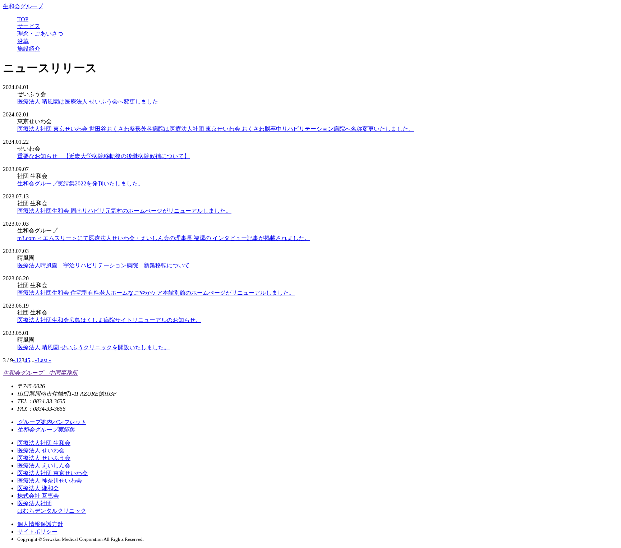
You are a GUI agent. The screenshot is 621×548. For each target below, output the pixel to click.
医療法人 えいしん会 (43, 465)
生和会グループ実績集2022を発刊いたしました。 (80, 183)
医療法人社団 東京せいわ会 (52, 473)
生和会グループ (23, 6)
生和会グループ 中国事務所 (40, 373)
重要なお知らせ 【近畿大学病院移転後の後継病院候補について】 (103, 156)
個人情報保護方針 (40, 524)
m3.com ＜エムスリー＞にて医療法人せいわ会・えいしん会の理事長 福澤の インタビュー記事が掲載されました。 (163, 238)
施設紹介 (28, 49)
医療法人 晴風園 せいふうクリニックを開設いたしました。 (93, 347)
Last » (44, 360)
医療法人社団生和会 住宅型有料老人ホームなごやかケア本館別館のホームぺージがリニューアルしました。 (156, 293)
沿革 (23, 41)
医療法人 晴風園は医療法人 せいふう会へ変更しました (87, 101)
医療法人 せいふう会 (43, 458)
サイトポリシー (37, 532)
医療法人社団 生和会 (43, 443)
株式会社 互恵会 (38, 496)
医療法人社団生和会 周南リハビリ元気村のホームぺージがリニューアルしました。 (124, 211)
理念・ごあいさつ (40, 34)
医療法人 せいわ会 (41, 450)
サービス (28, 26)
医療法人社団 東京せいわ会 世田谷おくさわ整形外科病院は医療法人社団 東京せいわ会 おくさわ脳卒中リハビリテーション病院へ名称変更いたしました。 (215, 129)
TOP (22, 19)
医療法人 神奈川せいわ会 (49, 481)
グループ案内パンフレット (51, 422)
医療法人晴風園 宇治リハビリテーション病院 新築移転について (103, 265)
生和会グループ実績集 (46, 430)
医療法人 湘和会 (38, 488)
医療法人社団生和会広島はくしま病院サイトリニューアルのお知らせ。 (109, 320)
